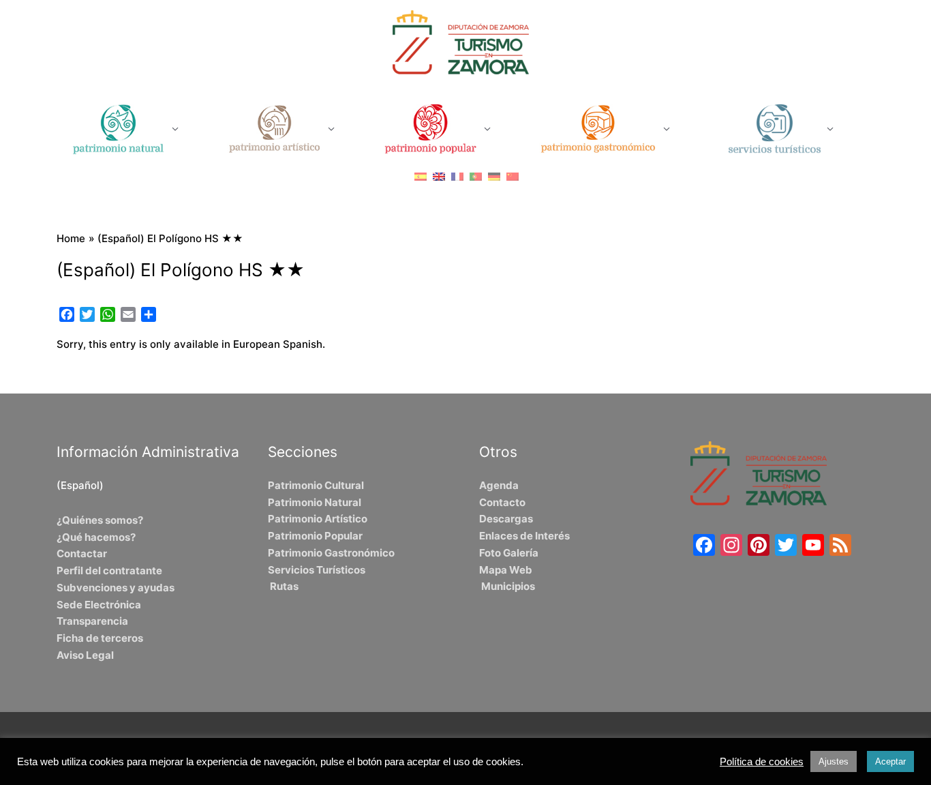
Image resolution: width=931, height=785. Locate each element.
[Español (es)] (420, 176)
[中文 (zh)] (512, 176)
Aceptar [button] (890, 761)
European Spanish (277, 344)
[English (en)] (439, 176)
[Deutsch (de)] (494, 176)
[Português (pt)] (476, 176)
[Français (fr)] (457, 176)
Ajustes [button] (834, 761)
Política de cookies (762, 761)
